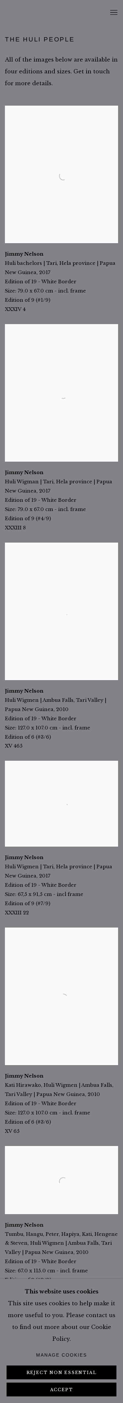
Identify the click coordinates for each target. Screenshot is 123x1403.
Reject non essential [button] (62, 1372)
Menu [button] (113, 13)
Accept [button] (61, 1389)
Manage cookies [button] (61, 1355)
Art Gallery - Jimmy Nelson (15, 13)
